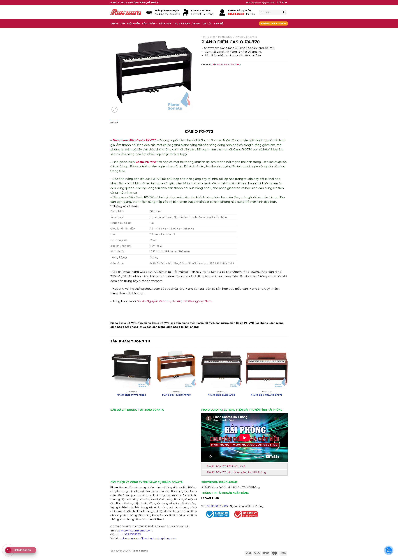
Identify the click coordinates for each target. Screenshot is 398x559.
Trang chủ (117, 23)
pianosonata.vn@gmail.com (135, 530)
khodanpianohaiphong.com (159, 538)
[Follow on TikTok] (283, 3)
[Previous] (110, 375)
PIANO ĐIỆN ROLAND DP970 (266, 395)
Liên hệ (218, 23)
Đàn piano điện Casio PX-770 (135, 140)
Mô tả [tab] (114, 123)
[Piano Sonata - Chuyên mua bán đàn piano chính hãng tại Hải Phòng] (125, 12)
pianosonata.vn (131, 538)
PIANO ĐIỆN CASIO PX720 (176, 395)
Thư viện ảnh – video (186, 23)
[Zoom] (114, 110)
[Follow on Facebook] (277, 3)
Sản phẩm (148, 23)
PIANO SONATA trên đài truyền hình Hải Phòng (236, 472)
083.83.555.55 (132, 534)
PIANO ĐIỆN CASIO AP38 (221, 395)
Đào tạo (165, 23)
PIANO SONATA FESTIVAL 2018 (225, 466)
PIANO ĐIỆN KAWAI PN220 (131, 395)
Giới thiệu (133, 23)
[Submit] (284, 12)
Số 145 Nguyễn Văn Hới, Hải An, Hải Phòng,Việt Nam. (174, 301)
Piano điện (225, 37)
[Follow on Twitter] (286, 3)
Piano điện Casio (246, 37)
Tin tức (207, 23)
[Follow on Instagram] (280, 3)
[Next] (287, 375)
